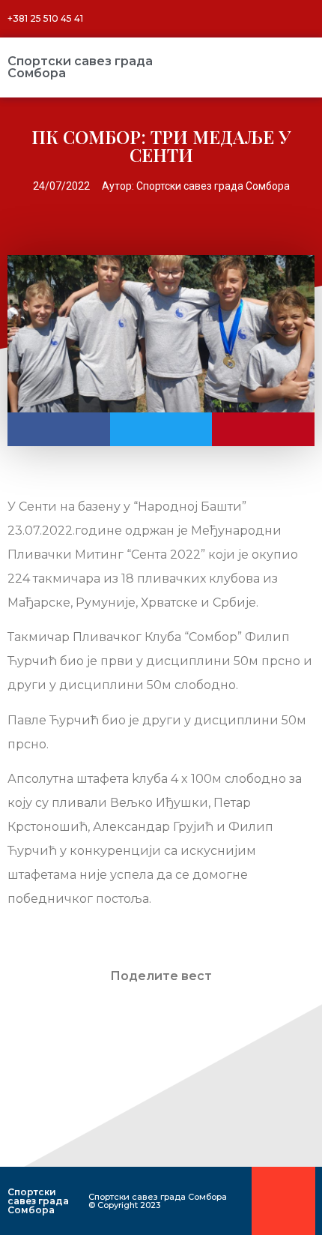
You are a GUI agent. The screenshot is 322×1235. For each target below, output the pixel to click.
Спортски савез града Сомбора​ (80, 67)
